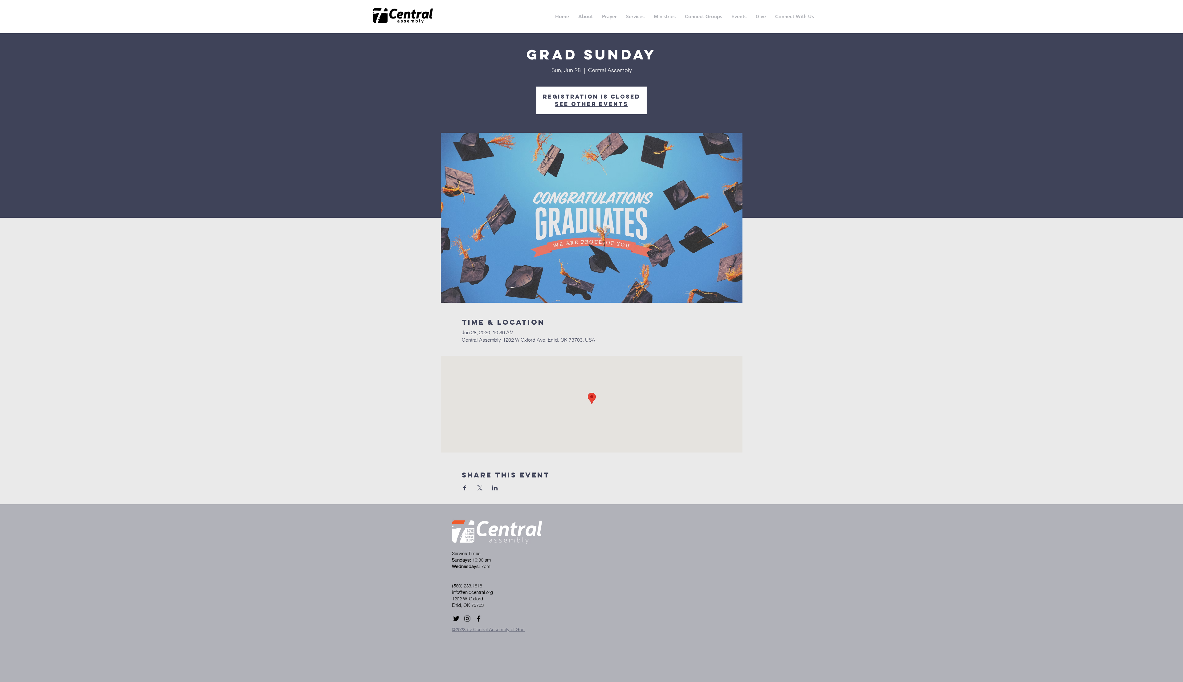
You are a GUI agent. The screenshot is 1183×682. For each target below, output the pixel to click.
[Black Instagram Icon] (467, 619)
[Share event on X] (480, 487)
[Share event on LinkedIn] (495, 487)
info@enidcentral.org (472, 592)
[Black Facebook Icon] (478, 619)
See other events (591, 104)
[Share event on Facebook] (465, 487)
